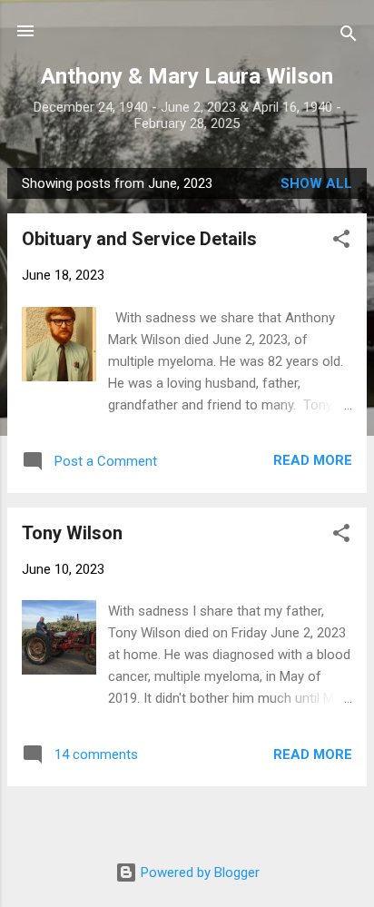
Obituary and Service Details (139, 239)
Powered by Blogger (198, 872)
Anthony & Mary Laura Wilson (187, 76)
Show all (316, 183)
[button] (341, 242)
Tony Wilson (72, 533)
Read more (312, 460)
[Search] (348, 36)
